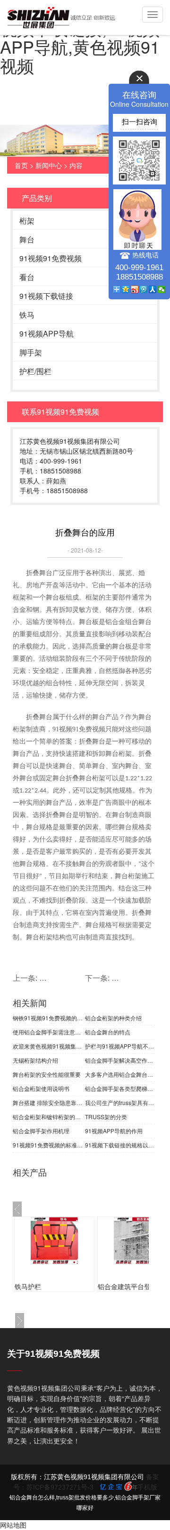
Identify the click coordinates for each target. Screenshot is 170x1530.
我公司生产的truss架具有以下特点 (120, 1102)
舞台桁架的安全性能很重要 (47, 1074)
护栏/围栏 (35, 371)
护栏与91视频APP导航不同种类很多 (120, 1046)
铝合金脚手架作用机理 (41, 1131)
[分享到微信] (162, 289)
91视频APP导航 (46, 333)
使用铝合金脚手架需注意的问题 (48, 1032)
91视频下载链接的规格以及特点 (120, 1145)
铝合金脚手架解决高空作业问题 (120, 1060)
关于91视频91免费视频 (53, 1354)
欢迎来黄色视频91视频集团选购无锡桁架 (48, 1046)
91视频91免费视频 (50, 258)
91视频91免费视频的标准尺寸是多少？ (48, 1145)
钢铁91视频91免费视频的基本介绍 (48, 1018)
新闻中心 (48, 165)
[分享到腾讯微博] (144, 289)
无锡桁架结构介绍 (35, 1060)
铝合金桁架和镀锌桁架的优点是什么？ (48, 1117)
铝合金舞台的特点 (107, 1032)
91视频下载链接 (46, 295)
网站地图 (13, 1525)
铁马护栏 (28, 1286)
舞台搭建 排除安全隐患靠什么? (48, 1102)
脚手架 (30, 352)
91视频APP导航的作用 (114, 1131)
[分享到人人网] (153, 289)
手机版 (147, 1487)
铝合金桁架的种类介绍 (113, 1018)
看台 (26, 277)
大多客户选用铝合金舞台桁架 (120, 1074)
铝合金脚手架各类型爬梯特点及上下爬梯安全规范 (120, 1088)
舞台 (26, 239)
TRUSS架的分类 (106, 1117)
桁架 (26, 220)
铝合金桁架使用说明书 (41, 1088)
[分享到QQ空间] (126, 289)
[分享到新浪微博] (135, 289)
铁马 (26, 314)
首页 (21, 165)
